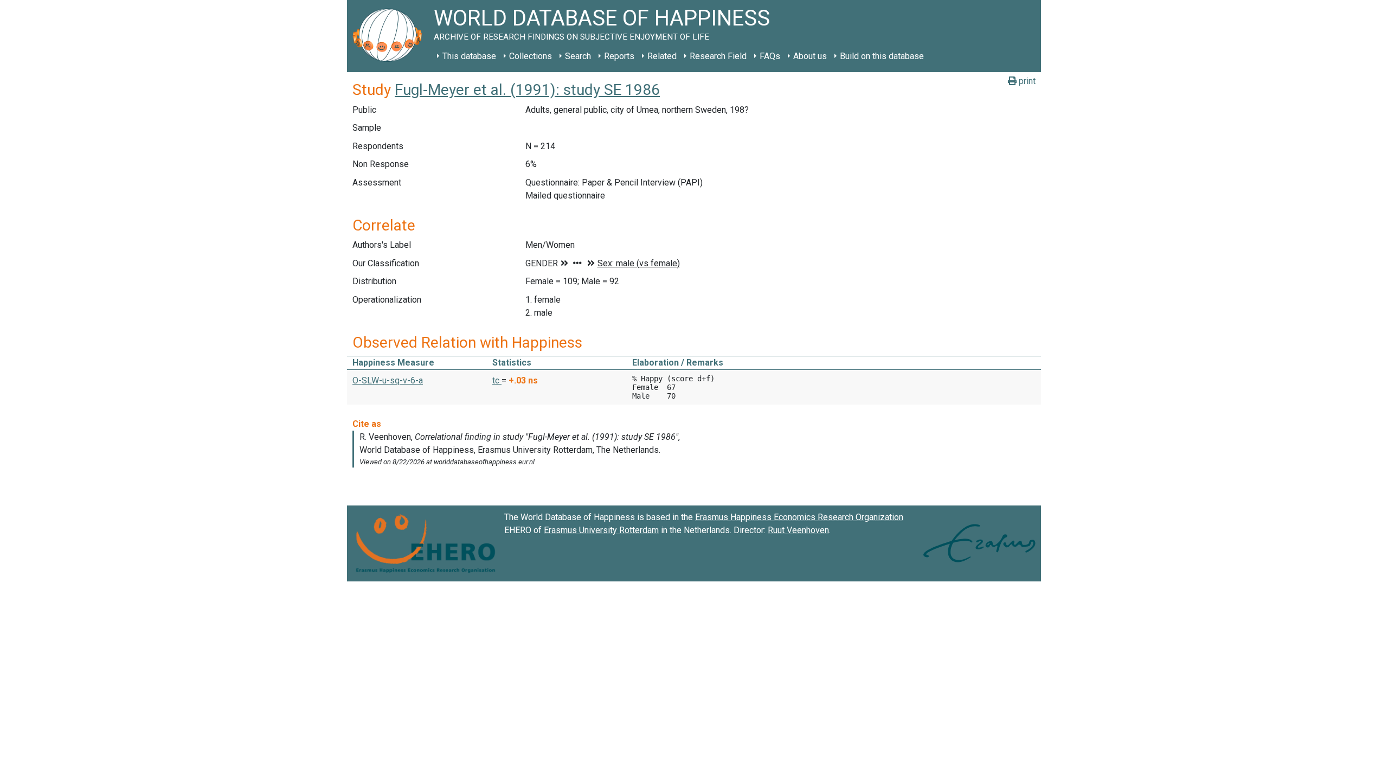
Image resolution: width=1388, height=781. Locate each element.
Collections (530, 56)
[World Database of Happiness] (390, 36)
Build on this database (882, 56)
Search (578, 56)
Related (662, 56)
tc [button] (497, 380)
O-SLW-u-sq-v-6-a (387, 380)
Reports (619, 56)
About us (810, 56)
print (1026, 81)
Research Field (718, 56)
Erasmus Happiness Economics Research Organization (799, 517)
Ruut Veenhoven (798, 530)
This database (469, 56)
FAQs (770, 56)
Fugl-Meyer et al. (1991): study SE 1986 (527, 90)
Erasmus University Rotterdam (601, 530)
